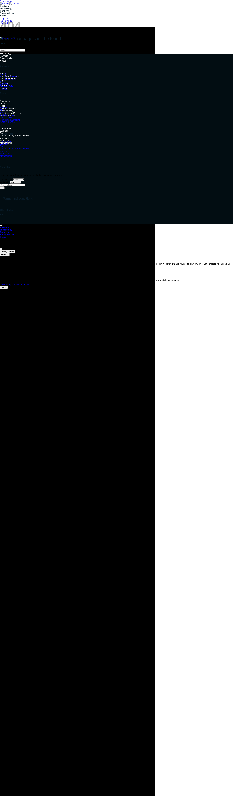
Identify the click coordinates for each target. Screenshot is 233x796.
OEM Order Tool (7, 122)
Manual (3, 103)
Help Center (6, 128)
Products (4, 6)
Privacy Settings (7, 252)
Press (3, 81)
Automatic (5, 108)
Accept (4, 287)
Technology (6, 8)
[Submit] (1, 53)
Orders (3, 146)
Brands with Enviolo (9, 77)
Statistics (4, 255)
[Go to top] (1, 225)
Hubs (2, 106)
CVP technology (8, 115)
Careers (4, 84)
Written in (4, 182)
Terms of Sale (6, 86)
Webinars (4, 153)
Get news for (6, 179)
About (3, 16)
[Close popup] (1, 249)
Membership (6, 156)
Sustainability (7, 13)
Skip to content (7, 1)
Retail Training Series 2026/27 (14, 135)
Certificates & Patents (10, 113)
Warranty (4, 131)
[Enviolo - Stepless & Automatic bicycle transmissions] (9, 3)
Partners (4, 11)
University (5, 138)
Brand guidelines (8, 79)
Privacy (3, 89)
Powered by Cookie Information (15, 284)
